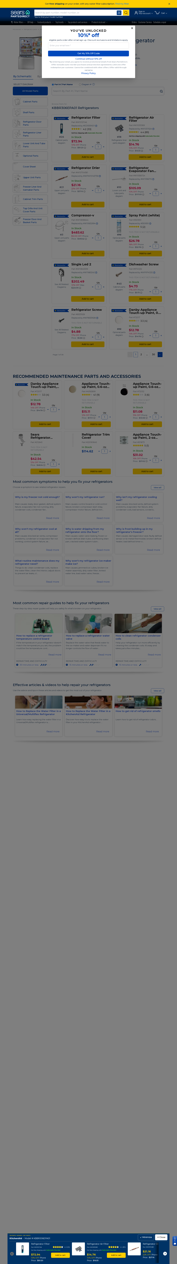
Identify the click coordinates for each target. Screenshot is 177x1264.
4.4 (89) (123, 1247)
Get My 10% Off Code (88, 53)
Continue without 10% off (88, 59)
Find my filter (122, 4)
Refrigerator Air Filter (98, 1244)
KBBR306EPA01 (42, 1238)
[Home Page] (21, 14)
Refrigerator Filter (40, 1244)
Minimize (146, 1237)
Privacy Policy (88, 73)
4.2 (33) (67, 1247)
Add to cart (60, 1255)
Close (161, 1237)
